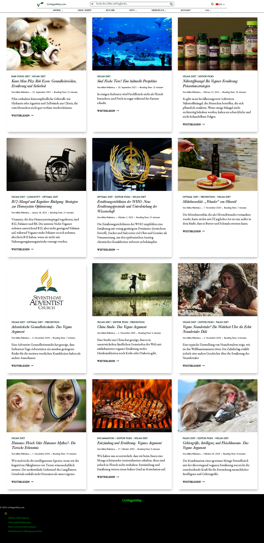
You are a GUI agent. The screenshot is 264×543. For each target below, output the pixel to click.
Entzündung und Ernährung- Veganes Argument (129, 443)
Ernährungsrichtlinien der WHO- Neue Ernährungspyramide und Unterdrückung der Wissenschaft (127, 207)
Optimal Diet (50, 197)
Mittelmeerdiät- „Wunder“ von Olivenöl (209, 202)
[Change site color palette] (212, 4)
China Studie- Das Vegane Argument (121, 327)
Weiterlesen (22, 116)
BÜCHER (110, 10)
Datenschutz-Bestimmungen (22, 527)
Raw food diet (20, 77)
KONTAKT (186, 10)
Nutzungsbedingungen (19, 522)
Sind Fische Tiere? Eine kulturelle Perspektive (127, 82)
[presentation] (46, 43)
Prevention (208, 197)
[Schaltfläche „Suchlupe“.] (171, 3)
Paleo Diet (222, 322)
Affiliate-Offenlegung (18, 518)
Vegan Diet (39, 77)
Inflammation (105, 438)
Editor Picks (206, 77)
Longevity (33, 197)
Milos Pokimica (22, 92)
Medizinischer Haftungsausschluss (25, 531)
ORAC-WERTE (84, 10)
